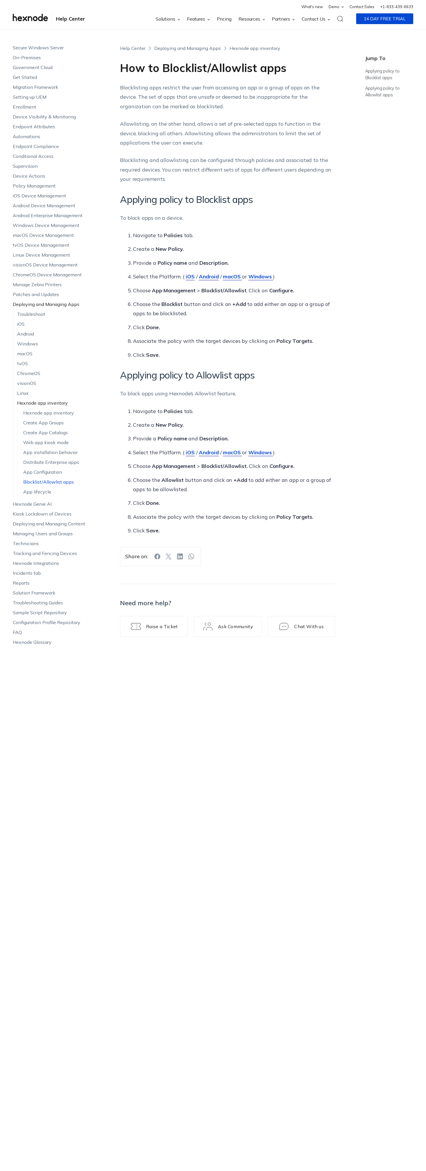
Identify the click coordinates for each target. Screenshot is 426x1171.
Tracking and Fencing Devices (45, 553)
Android (25, 334)
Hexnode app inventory (42, 403)
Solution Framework (34, 593)
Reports (21, 583)
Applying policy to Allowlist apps (382, 91)
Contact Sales (361, 6)
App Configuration (42, 472)
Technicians (26, 543)
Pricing (224, 19)
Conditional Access (33, 156)
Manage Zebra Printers (37, 284)
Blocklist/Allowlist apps (48, 482)
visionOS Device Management (45, 265)
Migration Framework (35, 87)
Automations (26, 136)
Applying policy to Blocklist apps (382, 74)
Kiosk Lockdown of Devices (42, 514)
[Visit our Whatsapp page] (191, 556)
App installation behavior (50, 452)
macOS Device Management (43, 235)
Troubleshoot (31, 314)
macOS (24, 353)
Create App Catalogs (45, 432)
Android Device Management (44, 205)
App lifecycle (37, 492)
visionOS (26, 383)
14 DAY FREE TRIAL (385, 18)
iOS (21, 324)
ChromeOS (28, 373)
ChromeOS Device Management (47, 275)
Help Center (70, 18)
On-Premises (27, 57)
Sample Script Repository (40, 612)
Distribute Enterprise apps (51, 462)
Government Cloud (32, 67)
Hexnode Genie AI (32, 504)
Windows (27, 344)
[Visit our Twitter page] (169, 556)
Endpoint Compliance (36, 146)
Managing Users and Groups (43, 533)
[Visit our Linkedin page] (180, 556)
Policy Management (34, 186)
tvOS (22, 363)
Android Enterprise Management (48, 215)
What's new (312, 6)
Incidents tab (27, 573)
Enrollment (24, 107)
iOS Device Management (39, 196)
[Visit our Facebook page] (157, 556)
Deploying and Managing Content (49, 524)
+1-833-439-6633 (396, 6)
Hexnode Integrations (36, 563)
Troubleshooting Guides (38, 603)
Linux (23, 393)
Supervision (25, 166)
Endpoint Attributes (34, 126)
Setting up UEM (29, 97)
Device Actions (29, 176)
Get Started (25, 77)
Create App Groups (43, 423)
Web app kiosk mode (46, 442)
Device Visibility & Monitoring (44, 117)
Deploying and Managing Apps (46, 304)
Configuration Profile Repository (46, 622)
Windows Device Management (46, 225)
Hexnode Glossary (32, 642)
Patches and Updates (36, 294)
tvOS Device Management (41, 245)
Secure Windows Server (38, 48)
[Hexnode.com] (30, 19)
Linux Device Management (41, 255)
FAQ (17, 632)
